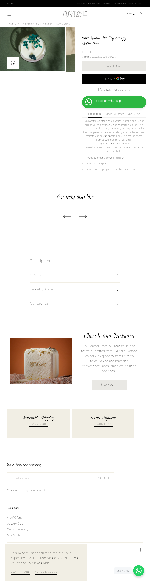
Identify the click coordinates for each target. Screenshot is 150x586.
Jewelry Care (15, 523)
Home (10, 24)
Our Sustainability (17, 529)
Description (95, 113)
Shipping (86, 56)
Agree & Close (46, 572)
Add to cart (114, 66)
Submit (104, 478)
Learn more (20, 572)
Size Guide (133, 114)
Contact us (39, 303)
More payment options (114, 89)
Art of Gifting (14, 517)
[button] (9, 14)
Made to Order (114, 114)
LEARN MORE (38, 424)
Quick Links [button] (13, 508)
